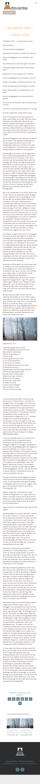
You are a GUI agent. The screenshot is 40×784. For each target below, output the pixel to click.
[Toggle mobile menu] (36, 3)
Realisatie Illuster (32, 763)
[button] (8, 727)
